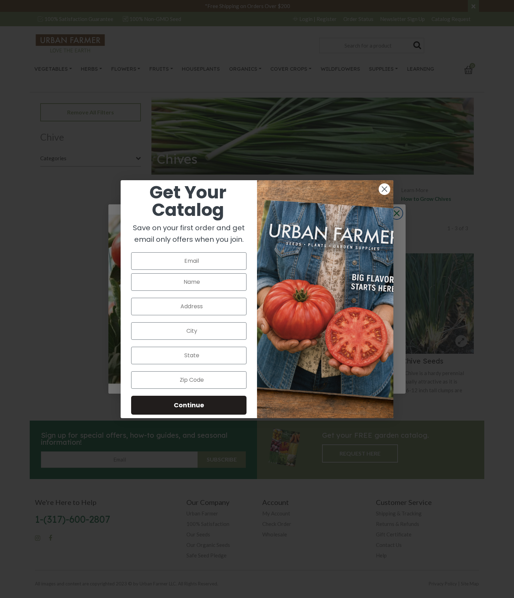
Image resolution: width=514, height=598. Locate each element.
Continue (189, 405)
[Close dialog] (384, 189)
